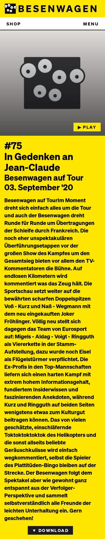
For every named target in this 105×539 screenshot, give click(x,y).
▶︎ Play (87, 127)
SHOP (13, 23)
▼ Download (50, 530)
